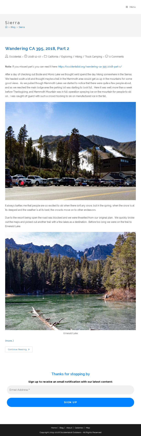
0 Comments (116, 56)
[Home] (6, 27)
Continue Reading (20, 350)
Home (54, 428)
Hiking (78, 56)
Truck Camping (93, 56)
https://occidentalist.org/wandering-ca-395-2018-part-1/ (90, 66)
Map (88, 428)
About (69, 428)
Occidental (15, 56)
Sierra (22, 27)
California (53, 56)
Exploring (66, 56)
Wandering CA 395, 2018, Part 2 (37, 48)
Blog (61, 428)
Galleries (79, 428)
